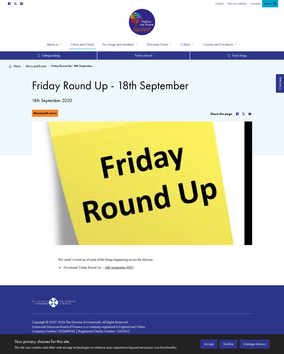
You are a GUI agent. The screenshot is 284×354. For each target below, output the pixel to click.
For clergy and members (118, 44)
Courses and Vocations (218, 44)
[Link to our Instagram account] (21, 3)
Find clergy (239, 55)
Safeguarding (51, 55)
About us (52, 44)
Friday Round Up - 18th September (72, 66)
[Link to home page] (142, 22)
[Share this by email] (249, 114)
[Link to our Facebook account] (9, 3)
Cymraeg (280, 83)
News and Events (36, 66)
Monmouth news (45, 113)
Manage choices (254, 344)
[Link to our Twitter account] (15, 3)
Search (267, 3)
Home (17, 66)
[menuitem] (219, 3)
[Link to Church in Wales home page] (53, 302)
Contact (219, 3)
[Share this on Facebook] (237, 114)
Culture (185, 44)
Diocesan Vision (157, 44)
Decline (228, 344)
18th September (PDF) (119, 267)
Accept (209, 344)
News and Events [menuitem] (82, 44)
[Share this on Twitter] (243, 114)
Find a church (143, 55)
